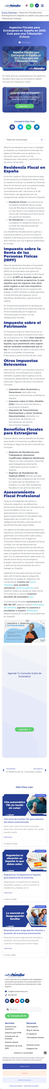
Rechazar (24, 1073)
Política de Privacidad (31, 1086)
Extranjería (26, 42)
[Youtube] (17, 1001)
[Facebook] (7, 1001)
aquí (31, 597)
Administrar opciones (24, 1080)
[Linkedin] (22, 1001)
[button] (45, 1053)
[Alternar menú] (42, 5)
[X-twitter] (12, 1001)
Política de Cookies (15, 1086)
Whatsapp (32, 610)
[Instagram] (27, 1001)
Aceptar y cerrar (24, 1066)
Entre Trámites (9, 12)
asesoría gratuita (25, 588)
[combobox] (23, 1009)
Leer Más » (8, 837)
